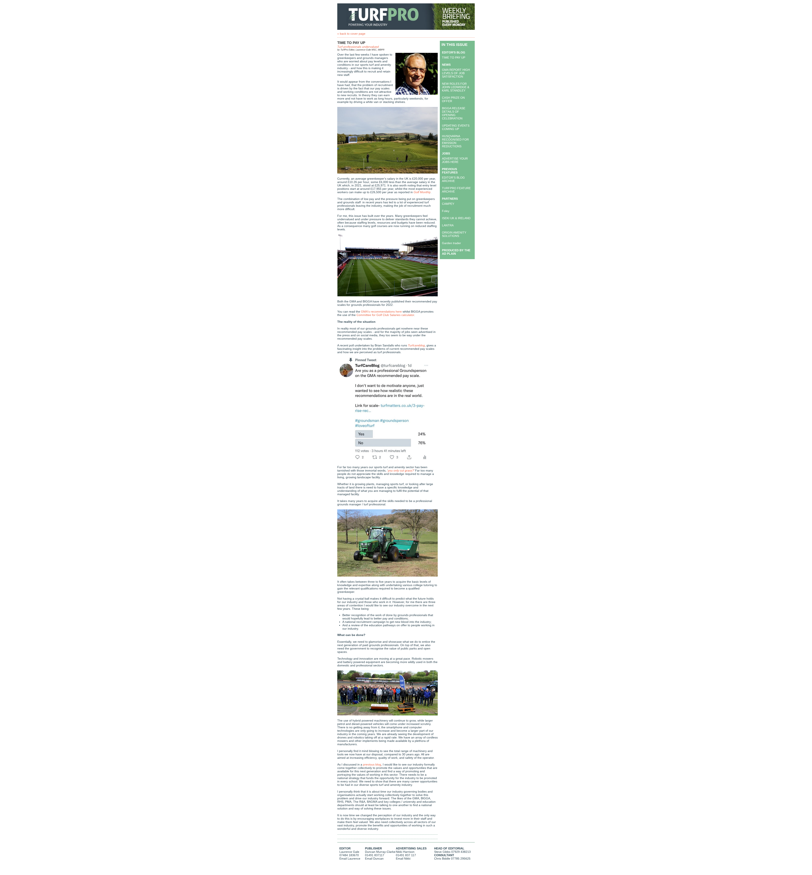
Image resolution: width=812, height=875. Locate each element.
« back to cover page (351, 33)
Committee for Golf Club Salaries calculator (385, 315)
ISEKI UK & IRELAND (456, 218)
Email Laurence (349, 858)
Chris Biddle (442, 858)
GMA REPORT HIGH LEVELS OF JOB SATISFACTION (456, 73)
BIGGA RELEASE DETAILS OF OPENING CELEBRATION (453, 113)
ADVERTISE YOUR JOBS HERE (455, 160)
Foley (445, 211)
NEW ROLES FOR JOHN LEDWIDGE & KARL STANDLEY (455, 87)
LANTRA (448, 225)
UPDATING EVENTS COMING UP (455, 127)
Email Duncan (374, 858)
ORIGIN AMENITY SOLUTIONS (454, 234)
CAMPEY (448, 203)
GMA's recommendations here (381, 311)
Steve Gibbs (442, 851)
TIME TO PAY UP (453, 57)
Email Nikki (403, 858)
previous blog (372, 764)
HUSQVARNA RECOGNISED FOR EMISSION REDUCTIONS (455, 141)
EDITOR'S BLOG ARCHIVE (453, 179)
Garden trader (451, 243)
